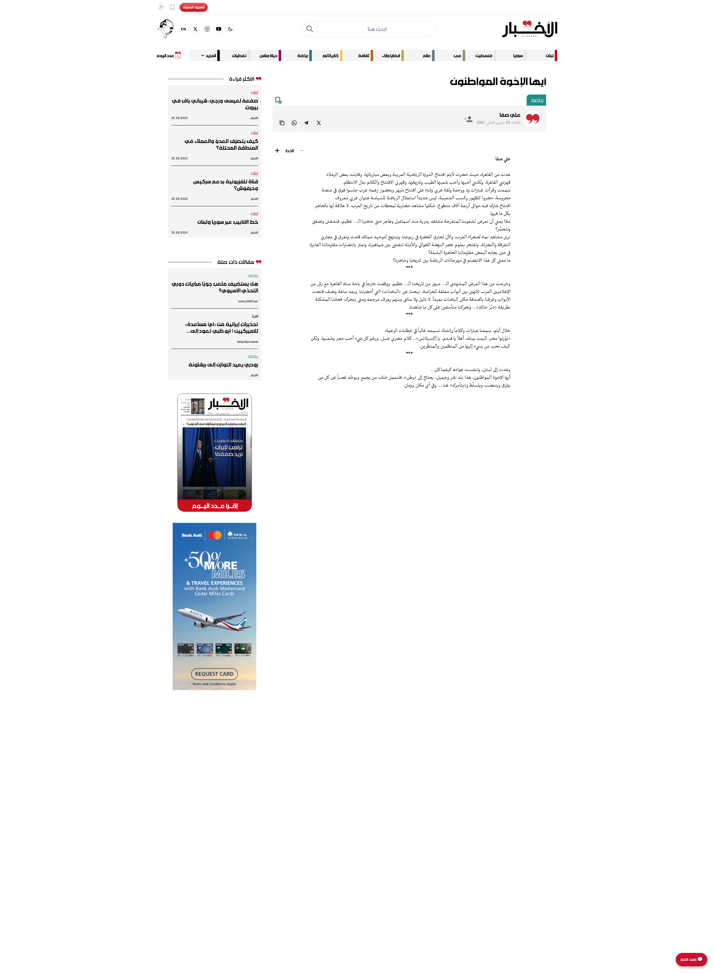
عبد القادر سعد (248, 301)
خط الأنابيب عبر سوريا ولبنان (227, 222)
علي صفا (509, 114)
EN (183, 28)
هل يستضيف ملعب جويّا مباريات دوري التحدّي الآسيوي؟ (215, 287)
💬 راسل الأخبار (691, 959)
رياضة (302, 55)
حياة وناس (268, 55)
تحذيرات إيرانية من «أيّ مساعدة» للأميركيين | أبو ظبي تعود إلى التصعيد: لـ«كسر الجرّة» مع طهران (220, 327)
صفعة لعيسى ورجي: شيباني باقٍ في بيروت (215, 104)
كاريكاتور (330, 55)
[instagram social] (206, 29)
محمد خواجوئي (247, 341)
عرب (457, 55)
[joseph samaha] (168, 29)
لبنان (549, 55)
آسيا (255, 316)
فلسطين (484, 55)
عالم (427, 55)
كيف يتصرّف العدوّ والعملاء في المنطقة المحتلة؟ (221, 144)
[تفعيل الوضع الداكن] (230, 29)
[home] (529, 29)
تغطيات (239, 55)
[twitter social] (195, 29)
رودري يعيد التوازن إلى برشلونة (223, 364)
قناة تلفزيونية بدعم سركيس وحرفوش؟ (225, 184)
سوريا (518, 55)
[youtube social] (218, 29)
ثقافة (363, 55)
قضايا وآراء (391, 55)
